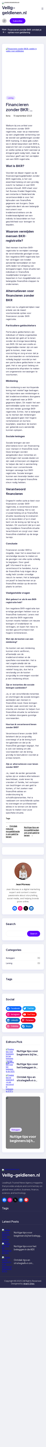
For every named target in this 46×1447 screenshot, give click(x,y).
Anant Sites (28, 1283)
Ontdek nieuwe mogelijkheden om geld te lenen (13, 831)
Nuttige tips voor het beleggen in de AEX (27, 1067)
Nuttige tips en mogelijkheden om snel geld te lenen (31, 831)
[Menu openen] (42, 8)
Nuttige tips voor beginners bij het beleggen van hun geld (28, 1055)
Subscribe (17, 21)
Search (33, 933)
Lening (10, 98)
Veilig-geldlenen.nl (14, 10)
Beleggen (10, 958)
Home (4, 30)
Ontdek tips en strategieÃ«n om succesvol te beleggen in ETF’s (28, 1081)
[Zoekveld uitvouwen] (4, 21)
